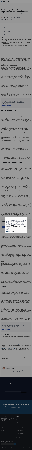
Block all (13, 231)
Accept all (8, 231)
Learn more (12, 225)
